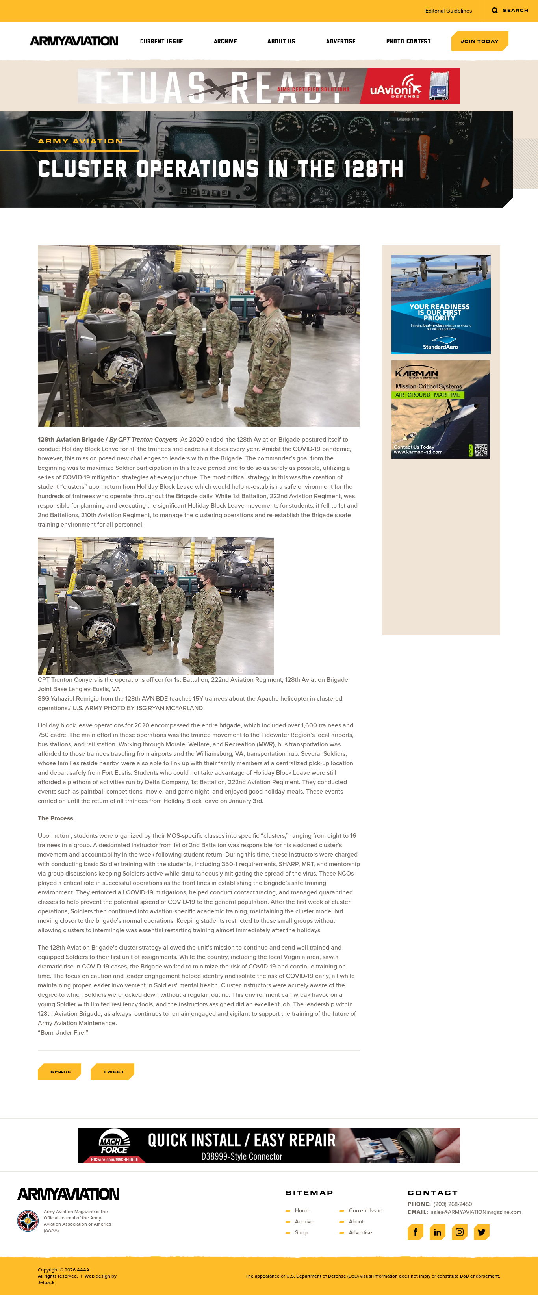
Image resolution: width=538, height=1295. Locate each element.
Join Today (480, 41)
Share (61, 1071)
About (356, 1221)
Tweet (114, 1071)
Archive (225, 41)
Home (302, 1210)
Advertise (341, 41)
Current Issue (161, 41)
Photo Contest (408, 41)
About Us (281, 41)
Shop (301, 1232)
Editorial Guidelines (448, 11)
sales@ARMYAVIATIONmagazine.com (476, 1212)
